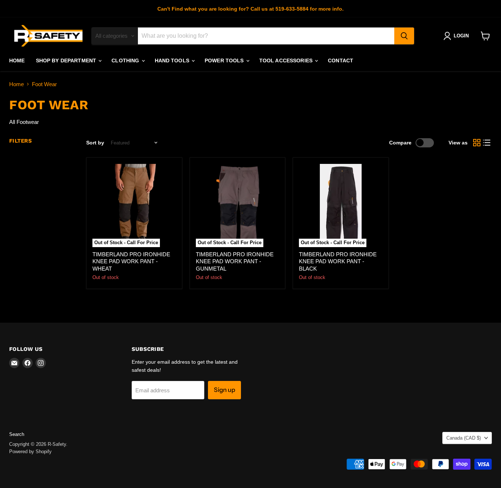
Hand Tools (173, 60)
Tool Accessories (286, 60)
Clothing (125, 60)
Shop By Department (67, 60)
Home (17, 60)
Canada (463, 438)
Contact (340, 60)
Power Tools (225, 60)
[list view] (487, 143)
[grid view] (477, 143)
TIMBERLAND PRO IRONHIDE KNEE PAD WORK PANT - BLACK (338, 261)
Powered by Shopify (30, 451)
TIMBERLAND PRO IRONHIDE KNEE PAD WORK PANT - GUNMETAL (235, 261)
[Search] (404, 35)
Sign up (224, 389)
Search (16, 434)
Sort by (95, 143)
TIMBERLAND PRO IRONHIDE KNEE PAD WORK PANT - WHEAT (131, 261)
